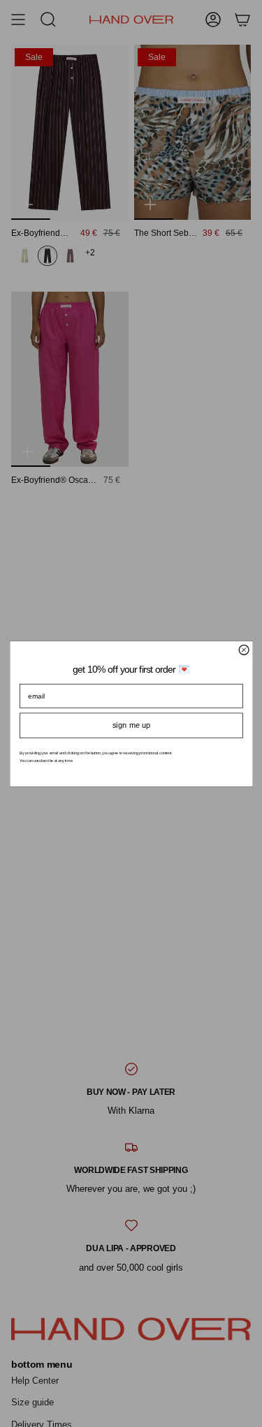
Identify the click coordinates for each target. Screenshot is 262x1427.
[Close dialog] (244, 650)
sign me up (131, 725)
